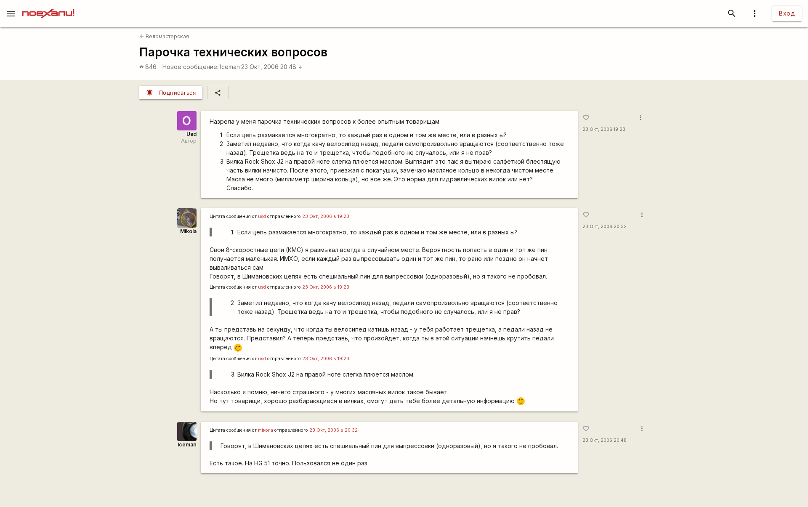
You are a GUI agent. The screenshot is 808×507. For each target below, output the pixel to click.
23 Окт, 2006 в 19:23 (325, 216)
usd (262, 216)
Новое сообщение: (190, 66)
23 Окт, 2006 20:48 (272, 66)
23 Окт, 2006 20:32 (604, 226)
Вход (787, 13)
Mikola (188, 231)
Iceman (230, 66)
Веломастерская (164, 36)
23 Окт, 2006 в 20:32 (333, 430)
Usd (191, 134)
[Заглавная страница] (48, 6)
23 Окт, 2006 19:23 (603, 129)
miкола (265, 430)
